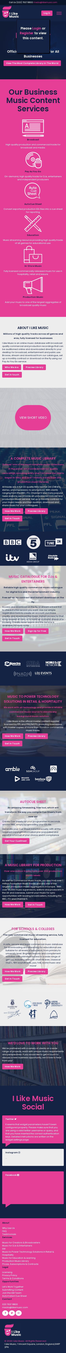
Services (7, 1237)
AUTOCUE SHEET (33, 802)
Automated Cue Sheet (14, 1296)
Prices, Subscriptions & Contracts (20, 1264)
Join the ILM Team (11, 1292)
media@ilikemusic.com (45, 2)
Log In (46, 13)
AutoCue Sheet (33, 204)
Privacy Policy (9, 1275)
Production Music (33, 297)
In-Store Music (33, 266)
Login (36, 28)
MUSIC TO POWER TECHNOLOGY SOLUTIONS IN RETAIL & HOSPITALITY (33, 699)
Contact (7, 1299)
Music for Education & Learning (19, 1257)
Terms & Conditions (13, 1278)
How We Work (12, 511)
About (5, 1222)
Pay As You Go (33, 171)
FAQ (4, 1231)
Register (27, 33)
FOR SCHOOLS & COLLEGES (33, 929)
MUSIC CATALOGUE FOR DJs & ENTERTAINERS (33, 579)
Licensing (7, 1272)
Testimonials (9, 1234)
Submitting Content (12, 1289)
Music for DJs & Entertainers (17, 1245)
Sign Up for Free (37, 631)
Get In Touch (12, 518)
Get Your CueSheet (16, 840)
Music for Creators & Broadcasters (21, 1242)
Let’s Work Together (13, 1286)
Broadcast (33, 139)
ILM (3, 1248)
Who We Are (11, 367)
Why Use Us (8, 1228)
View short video (33, 417)
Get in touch (12, 374)
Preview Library (34, 367)
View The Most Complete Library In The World (32, 63)
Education (33, 235)
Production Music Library (15, 1261)
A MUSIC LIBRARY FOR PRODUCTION (33, 865)
